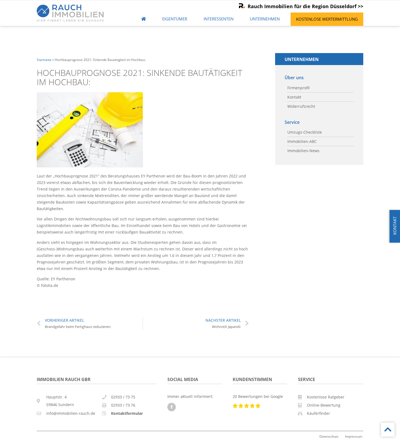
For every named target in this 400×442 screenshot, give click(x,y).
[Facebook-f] (171, 407)
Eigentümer (174, 19)
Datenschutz (329, 436)
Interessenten (218, 19)
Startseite (44, 59)
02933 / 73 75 (123, 397)
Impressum (353, 436)
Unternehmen (265, 19)
